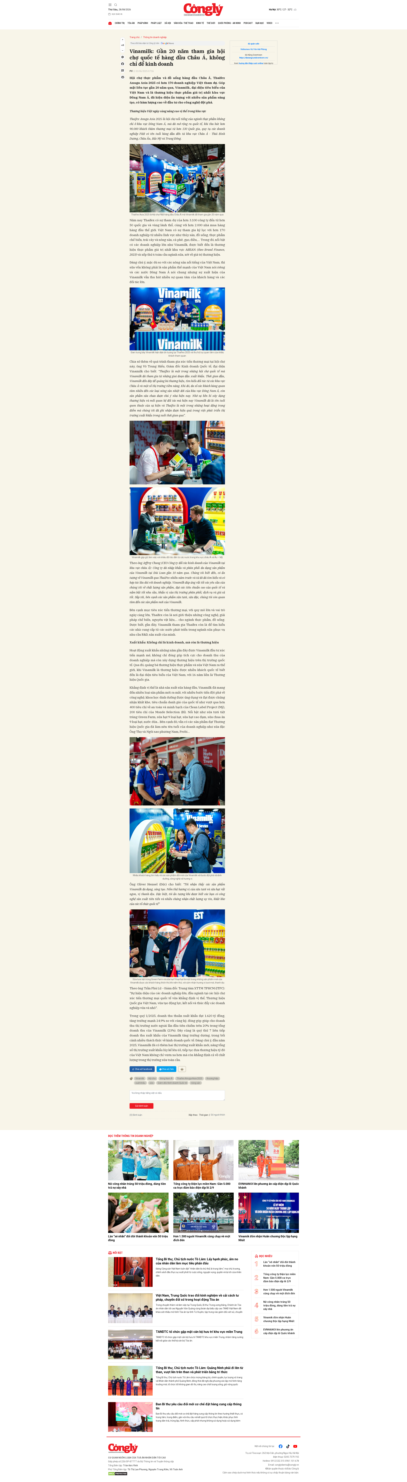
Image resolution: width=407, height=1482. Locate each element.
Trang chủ (135, 37)
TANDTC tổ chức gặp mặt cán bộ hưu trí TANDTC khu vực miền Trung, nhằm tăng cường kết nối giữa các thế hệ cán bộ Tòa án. (199, 1339)
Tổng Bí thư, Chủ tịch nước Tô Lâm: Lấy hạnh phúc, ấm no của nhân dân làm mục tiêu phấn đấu (197, 1261)
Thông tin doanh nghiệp (155, 37)
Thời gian (203, 1115)
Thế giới (211, 23)
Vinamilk (139, 1078)
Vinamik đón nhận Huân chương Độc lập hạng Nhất (267, 1238)
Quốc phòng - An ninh (229, 23)
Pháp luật (156, 23)
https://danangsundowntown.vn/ (253, 58)
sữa (151, 1083)
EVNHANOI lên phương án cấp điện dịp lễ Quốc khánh (268, 1185)
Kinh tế (200, 23)
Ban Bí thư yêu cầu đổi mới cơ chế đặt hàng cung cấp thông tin (198, 1406)
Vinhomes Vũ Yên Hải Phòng (254, 49)
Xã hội (168, 23)
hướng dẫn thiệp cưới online (251, 63)
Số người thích (218, 1114)
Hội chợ (152, 1078)
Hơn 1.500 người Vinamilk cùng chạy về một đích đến (201, 1238)
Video (269, 23)
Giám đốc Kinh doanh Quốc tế (172, 1083)
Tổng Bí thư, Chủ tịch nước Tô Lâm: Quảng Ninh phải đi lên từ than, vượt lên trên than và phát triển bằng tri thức (199, 1370)
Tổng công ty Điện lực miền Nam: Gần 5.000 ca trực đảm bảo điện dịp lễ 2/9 (201, 1185)
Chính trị (120, 23)
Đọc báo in (117, 14)
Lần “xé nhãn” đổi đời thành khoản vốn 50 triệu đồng (138, 1238)
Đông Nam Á (166, 1078)
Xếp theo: (193, 1115)
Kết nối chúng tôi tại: (265, 1446)
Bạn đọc (259, 23)
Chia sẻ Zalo (168, 1069)
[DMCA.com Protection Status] (155, 1474)
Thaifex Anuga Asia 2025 (189, 1078)
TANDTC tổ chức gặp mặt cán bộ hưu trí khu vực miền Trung (199, 1332)
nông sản (195, 1083)
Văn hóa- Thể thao (183, 23)
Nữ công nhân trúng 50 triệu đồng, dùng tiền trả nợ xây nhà (137, 1185)
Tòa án (131, 23)
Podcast (248, 23)
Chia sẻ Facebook (143, 1069)
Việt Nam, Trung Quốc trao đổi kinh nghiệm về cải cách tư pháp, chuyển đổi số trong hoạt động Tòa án (197, 1297)
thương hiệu (212, 1078)
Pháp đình (143, 23)
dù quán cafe (253, 44)
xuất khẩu (140, 1083)
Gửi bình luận (141, 1106)
